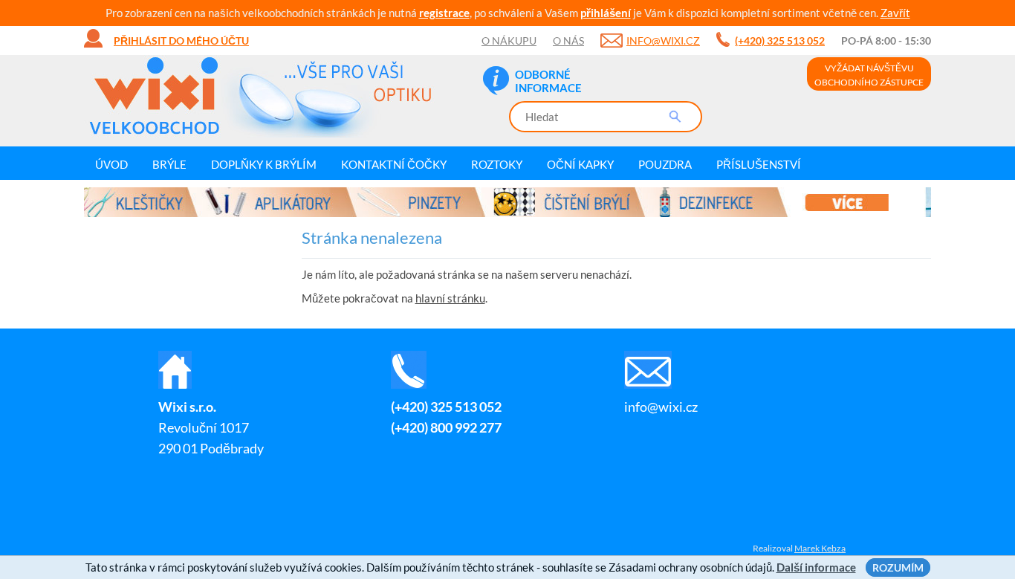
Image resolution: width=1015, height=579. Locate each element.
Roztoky (496, 164)
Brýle (169, 164)
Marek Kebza (820, 548)
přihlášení (605, 12)
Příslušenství (758, 164)
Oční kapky (580, 164)
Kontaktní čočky (394, 164)
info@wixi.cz (663, 40)
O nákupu (508, 40)
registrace (444, 12)
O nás (568, 40)
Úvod (111, 164)
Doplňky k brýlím (264, 164)
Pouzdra (665, 164)
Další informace (816, 567)
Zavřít (895, 12)
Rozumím (898, 567)
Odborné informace (548, 81)
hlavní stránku (450, 298)
